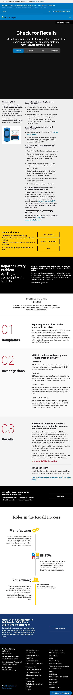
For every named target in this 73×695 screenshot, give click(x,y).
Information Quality (55, 663)
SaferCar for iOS (48, 234)
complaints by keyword (33, 220)
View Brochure (60, 628)
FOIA (51, 658)
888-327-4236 (7, 667)
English (67, 22)
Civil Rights (53, 674)
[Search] (49, 11)
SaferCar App (30, 681)
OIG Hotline (53, 679)
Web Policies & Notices (57, 653)
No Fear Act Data (55, 669)
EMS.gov (28, 687)
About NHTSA (30, 653)
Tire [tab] (42, 51)
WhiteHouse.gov (54, 687)
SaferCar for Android (48, 241)
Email (48, 248)
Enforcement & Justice (33, 675)
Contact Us (29, 658)
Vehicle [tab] (18, 51)
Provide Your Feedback (60, 693)
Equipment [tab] (54, 51)
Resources (60, 496)
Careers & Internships (33, 655)
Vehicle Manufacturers (33, 670)
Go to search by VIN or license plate (44, 461)
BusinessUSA (53, 682)
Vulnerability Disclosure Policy (59, 666)
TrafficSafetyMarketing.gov (35, 684)
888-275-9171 (7, 670)
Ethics (51, 671)
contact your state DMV (46, 201)
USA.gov (52, 685)
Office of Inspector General (58, 677)
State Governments (32, 672)
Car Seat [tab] (30, 51)
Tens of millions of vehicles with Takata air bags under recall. (51, 479)
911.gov (28, 689)
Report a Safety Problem (61, 11)
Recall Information (32, 661)
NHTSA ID (38, 218)
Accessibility (53, 655)
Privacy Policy (54, 661)
